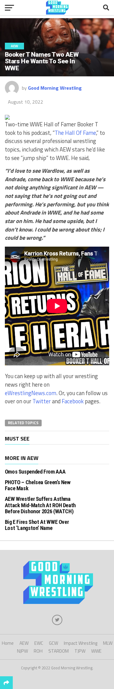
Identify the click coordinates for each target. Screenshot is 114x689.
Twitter (42, 401)
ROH (38, 650)
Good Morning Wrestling (55, 88)
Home (8, 643)
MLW (107, 643)
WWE (96, 650)
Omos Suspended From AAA (35, 471)
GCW (53, 643)
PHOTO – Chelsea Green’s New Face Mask (38, 485)
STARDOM (58, 650)
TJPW (79, 650)
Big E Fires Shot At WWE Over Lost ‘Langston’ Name (37, 525)
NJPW (22, 650)
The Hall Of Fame (75, 132)
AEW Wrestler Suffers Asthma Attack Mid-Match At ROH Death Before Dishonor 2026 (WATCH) (40, 505)
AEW (24, 643)
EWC (38, 643)
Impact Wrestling (80, 643)
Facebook (73, 401)
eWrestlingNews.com (30, 393)
